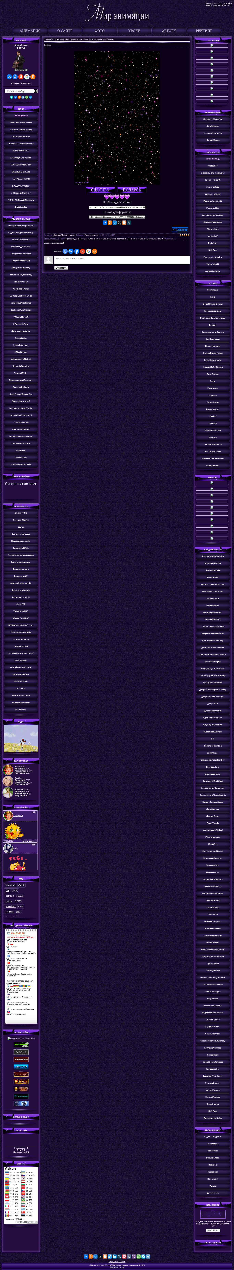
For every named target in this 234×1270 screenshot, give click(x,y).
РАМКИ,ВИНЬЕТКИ (21, 702)
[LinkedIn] (115, 1256)
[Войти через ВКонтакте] (9, 76)
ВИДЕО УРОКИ (21, 646)
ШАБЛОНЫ (20, 709)
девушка (10, 896)
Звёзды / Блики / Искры (103, 39)
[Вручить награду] (133, 190)
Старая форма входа (21, 83)
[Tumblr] (129, 1256)
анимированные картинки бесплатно (110, 239)
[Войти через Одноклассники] (32, 76)
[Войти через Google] (27, 76)
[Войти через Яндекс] (20, 76)
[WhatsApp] (26, 97)
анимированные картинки (142, 239)
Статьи (56, 39)
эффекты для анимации (76, 239)
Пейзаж (9, 912)
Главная (47, 39)
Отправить (61, 268)
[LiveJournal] (129, 222)
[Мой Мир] (30, 97)
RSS (229, 5)
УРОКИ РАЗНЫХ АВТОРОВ (20, 653)
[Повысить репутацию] (101, 190)
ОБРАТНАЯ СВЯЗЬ (117, 1262)
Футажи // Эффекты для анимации (76, 39)
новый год (11, 906)
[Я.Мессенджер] (11, 97)
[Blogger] (124, 222)
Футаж (90, 239)
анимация (11, 885)
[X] (119, 222)
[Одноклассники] (19, 97)
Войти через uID (21, 70)
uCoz (122, 1267)
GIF (7, 890)
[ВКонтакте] (15, 97)
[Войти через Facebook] (15, 76)
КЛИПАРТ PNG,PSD (21, 695)
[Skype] (143, 1256)
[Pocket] (124, 1256)
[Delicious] (110, 1256)
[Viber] (134, 1256)
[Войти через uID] (65, 251)
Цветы (9, 901)
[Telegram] (22, 97)
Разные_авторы (91, 235)
